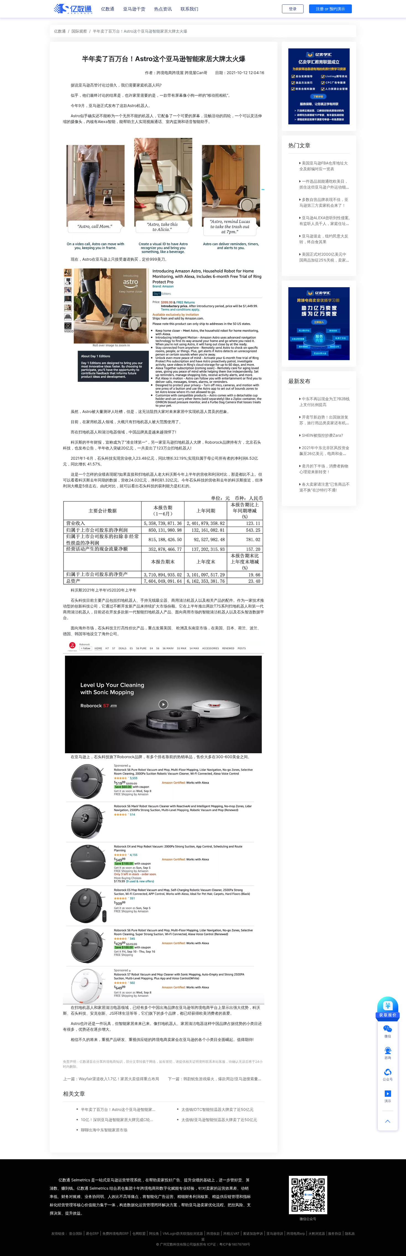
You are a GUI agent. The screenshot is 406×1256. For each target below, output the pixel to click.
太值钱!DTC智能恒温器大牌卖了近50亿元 (217, 1109)
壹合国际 (75, 1233)
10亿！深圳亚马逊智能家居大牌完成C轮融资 (119, 1119)
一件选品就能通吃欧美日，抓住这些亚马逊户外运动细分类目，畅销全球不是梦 (324, 187)
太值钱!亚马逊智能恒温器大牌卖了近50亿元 (219, 1119)
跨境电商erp (296, 1233)
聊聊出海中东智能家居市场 (104, 1129)
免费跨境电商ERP (115, 1233)
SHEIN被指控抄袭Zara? (322, 435)
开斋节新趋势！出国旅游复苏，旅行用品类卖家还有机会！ (323, 423)
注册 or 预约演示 (330, 8)
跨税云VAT (231, 1233)
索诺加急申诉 (253, 1233)
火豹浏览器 (317, 1233)
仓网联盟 (139, 1233)
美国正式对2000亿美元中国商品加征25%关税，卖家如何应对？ (324, 260)
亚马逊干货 (134, 9)
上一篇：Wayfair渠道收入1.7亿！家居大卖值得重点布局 (111, 1078)
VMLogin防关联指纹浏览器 (183, 1233)
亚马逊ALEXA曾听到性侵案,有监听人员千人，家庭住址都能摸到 (324, 223)
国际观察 (79, 31)
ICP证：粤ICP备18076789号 (228, 1244)
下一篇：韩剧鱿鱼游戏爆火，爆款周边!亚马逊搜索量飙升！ (219, 1078)
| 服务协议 (333, 1233)
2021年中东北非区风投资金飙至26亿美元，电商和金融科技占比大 (324, 453)
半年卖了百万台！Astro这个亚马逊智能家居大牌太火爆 (119, 1109)
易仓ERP (92, 1233)
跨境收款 (213, 1233)
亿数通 (107, 9)
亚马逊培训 (275, 1233)
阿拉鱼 (154, 1233)
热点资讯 (163, 9)
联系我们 (189, 9)
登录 (293, 8)
